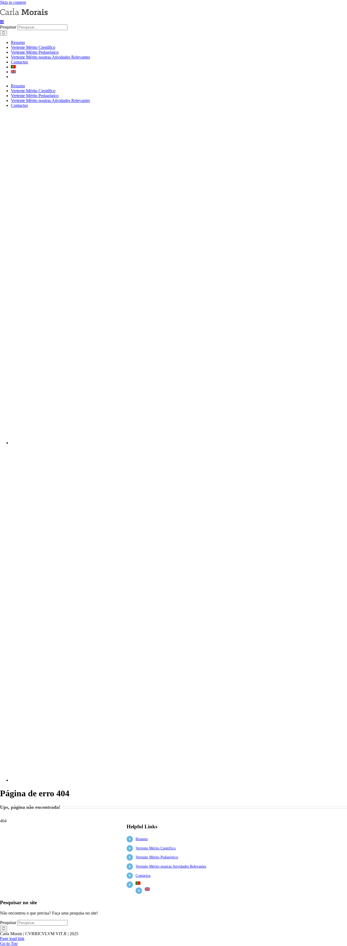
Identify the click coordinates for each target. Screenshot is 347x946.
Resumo (142, 839)
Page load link (12, 938)
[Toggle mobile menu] (2, 22)
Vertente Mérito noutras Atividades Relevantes (171, 866)
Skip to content (13, 2)
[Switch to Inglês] (179, 71)
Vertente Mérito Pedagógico (157, 857)
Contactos (143, 876)
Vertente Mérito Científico (156, 848)
